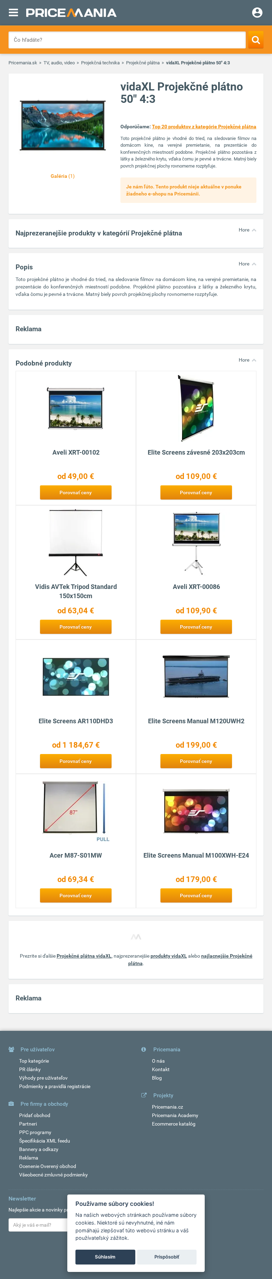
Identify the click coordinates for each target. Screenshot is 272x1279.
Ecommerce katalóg (174, 1124)
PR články (30, 1069)
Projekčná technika (100, 62)
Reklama (28, 1158)
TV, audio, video (59, 62)
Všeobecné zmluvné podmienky (53, 1175)
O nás (158, 1061)
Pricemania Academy (175, 1115)
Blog (157, 1078)
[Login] (257, 13)
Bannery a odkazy (38, 1149)
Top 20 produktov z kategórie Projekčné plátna (204, 126)
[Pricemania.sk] (71, 12)
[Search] (256, 39)
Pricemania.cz (167, 1107)
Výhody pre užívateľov (43, 1078)
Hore (244, 230)
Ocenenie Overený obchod (47, 1166)
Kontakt (161, 1069)
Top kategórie (34, 1061)
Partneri (28, 1124)
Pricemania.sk (22, 62)
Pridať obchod (34, 1115)
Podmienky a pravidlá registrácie (54, 1086)
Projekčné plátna (143, 62)
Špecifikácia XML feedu (44, 1141)
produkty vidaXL (169, 956)
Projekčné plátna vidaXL (84, 956)
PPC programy (35, 1132)
